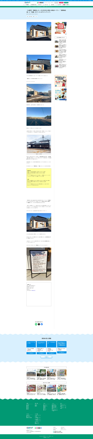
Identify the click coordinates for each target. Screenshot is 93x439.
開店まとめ (45, 0)
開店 (33, 16)
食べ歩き (79, 0)
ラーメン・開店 (69, 0)
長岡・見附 (19, 0)
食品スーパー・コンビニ (38, 416)
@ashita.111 (33, 290)
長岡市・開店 (57, 0)
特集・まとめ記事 (29, 417)
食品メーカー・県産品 (63, 408)
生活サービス (37, 423)
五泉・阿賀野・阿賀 (13, 0)
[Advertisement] (39, 48)
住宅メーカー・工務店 (63, 406)
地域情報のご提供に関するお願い (58, 432)
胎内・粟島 (6, 0)
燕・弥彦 (16, 0)
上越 (27, 16)
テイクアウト (82, 0)
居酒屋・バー (91, 0)
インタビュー (29, 416)
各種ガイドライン (63, 428)
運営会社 (55, 429)
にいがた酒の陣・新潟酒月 (55, 410)
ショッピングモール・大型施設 (38, 419)
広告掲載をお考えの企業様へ (57, 431)
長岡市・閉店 (60, 0)
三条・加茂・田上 (9, 0)
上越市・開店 (63, 0)
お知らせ (49, 2)
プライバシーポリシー (63, 429)
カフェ (88, 0)
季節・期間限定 (85, 0)
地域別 (28, 4)
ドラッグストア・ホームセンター (38, 421)
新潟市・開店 (51, 0)
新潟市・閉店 (54, 0)
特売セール (28, 415)
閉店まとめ (48, 0)
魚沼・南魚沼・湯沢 (27, 0)
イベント (47, 4)
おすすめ (60, 4)
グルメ (40, 4)
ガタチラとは (46, 2)
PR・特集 (61, 2)
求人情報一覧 (46, 356)
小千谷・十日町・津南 (23, 0)
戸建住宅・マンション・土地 (38, 417)
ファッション (37, 422)
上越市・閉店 (66, 0)
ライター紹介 (66, 2)
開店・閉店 (34, 4)
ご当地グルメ (76, 0)
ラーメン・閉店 (73, 0)
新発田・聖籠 (3, 0)
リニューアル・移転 (40, 0)
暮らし (53, 4)
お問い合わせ (52, 2)
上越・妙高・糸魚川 (35, 0)
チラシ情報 (66, 4)
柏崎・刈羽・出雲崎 (31, 0)
